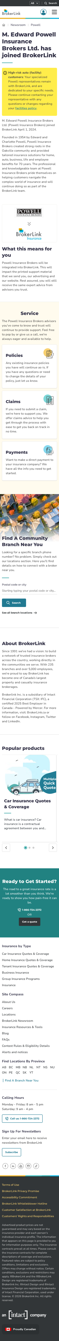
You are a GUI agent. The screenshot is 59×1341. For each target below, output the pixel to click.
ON (4, 1072)
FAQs (6, 1040)
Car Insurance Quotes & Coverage (25, 954)
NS (45, 1067)
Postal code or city (14, 584)
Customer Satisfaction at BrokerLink (26, 1209)
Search (16, 602)
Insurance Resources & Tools (22, 1027)
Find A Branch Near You (22, 1080)
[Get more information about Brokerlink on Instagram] (28, 1166)
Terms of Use (10, 1184)
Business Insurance (15, 973)
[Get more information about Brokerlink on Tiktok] (36, 1166)
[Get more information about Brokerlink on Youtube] (21, 1166)
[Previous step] (6, 848)
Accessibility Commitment (19, 1197)
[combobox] (29, 590)
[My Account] (43, 12)
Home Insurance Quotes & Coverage (27, 960)
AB (4, 1067)
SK (25, 1072)
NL (31, 1067)
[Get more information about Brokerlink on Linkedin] (13, 1166)
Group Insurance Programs (21, 979)
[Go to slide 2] (29, 848)
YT (31, 1072)
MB (18, 1067)
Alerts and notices (15, 1052)
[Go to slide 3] (33, 848)
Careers (7, 1008)
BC (11, 1067)
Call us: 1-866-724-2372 (24, 1118)
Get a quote (44, 872)
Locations (9, 1014)
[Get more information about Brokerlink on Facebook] (5, 1166)
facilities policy (26, 108)
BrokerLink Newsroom (17, 1021)
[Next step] (53, 848)
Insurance (9, 985)
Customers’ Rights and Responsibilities (28, 1216)
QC (18, 1072)
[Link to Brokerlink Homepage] (3, 25)
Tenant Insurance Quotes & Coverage (28, 966)
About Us (8, 1002)
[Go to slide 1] (26, 848)
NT (38, 1067)
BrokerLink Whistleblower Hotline (24, 1203)
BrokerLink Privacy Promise (20, 1191)
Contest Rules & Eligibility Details (26, 1046)
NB (25, 1067)
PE (11, 1072)
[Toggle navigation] (54, 12)
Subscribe (11, 1152)
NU (52, 1067)
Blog (5, 1033)
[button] (34, 3)
